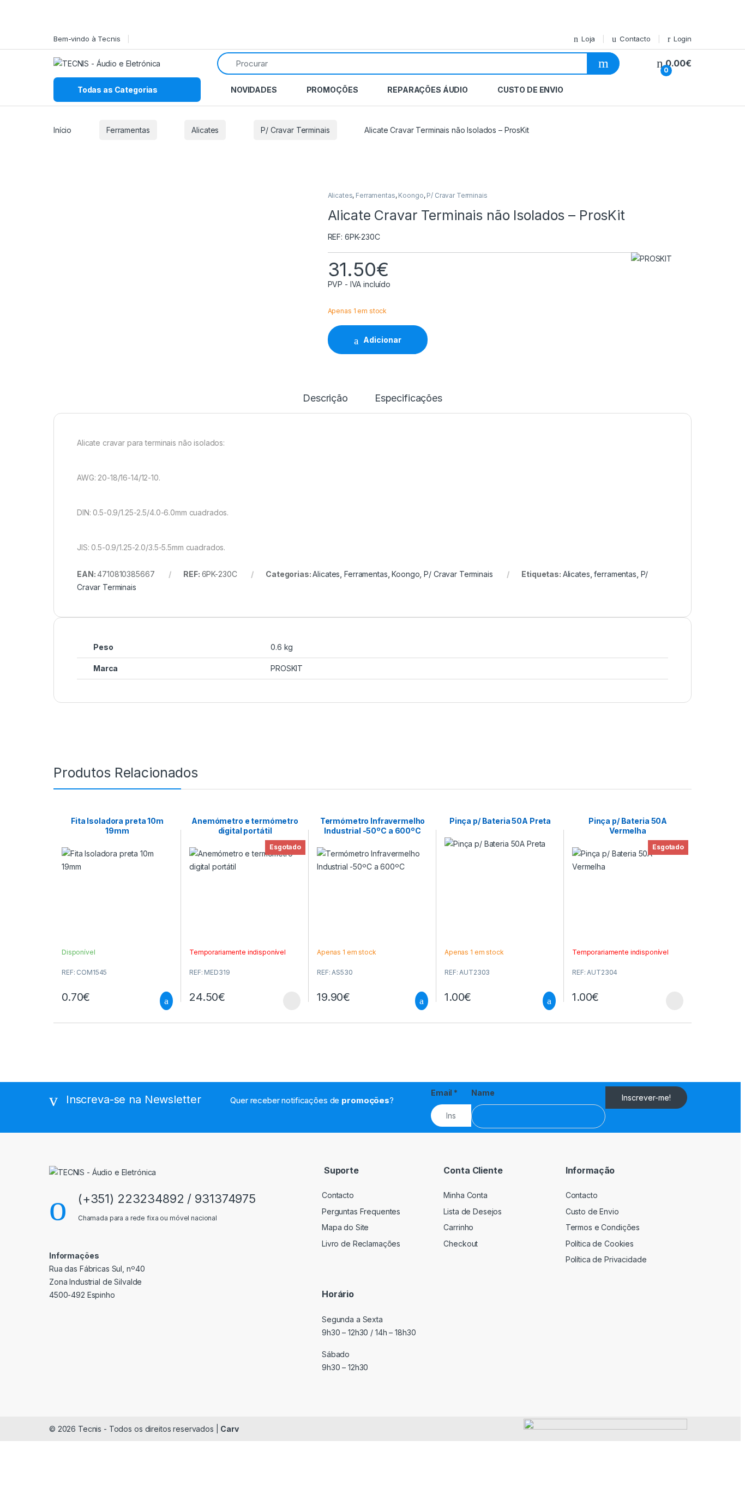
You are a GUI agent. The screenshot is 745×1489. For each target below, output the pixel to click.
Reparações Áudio (427, 89)
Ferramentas (127, 130)
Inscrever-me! (646, 1097)
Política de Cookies (600, 1243)
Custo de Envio (530, 89)
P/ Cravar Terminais (295, 130)
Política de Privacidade (606, 1259)
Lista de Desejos (472, 1211)
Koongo (410, 195)
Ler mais (292, 1001)
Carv (229, 1428)
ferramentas (615, 574)
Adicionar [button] (156, 1001)
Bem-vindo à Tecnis (86, 38)
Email (444, 1092)
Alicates (205, 130)
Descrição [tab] (325, 398)
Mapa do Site (345, 1227)
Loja (588, 38)
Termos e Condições (603, 1227)
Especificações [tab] (408, 398)
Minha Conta (465, 1195)
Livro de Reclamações (361, 1243)
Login (683, 38)
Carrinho (458, 1227)
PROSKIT (287, 668)
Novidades (254, 89)
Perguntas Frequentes (361, 1211)
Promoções (332, 89)
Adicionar (382, 339)
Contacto (635, 38)
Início (62, 130)
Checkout (460, 1243)
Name (482, 1092)
